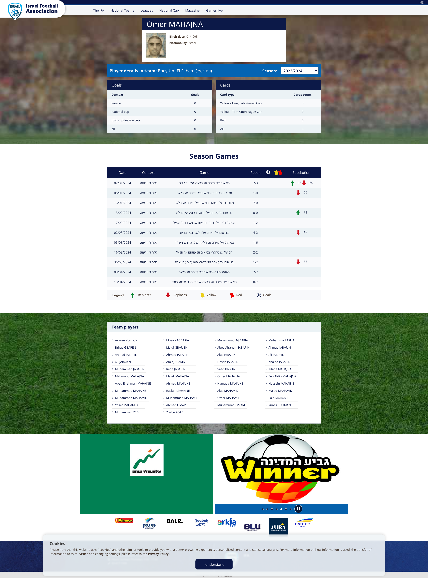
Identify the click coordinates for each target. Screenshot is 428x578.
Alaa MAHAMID (227, 391)
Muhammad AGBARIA (232, 340)
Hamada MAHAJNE (230, 383)
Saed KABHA (226, 369)
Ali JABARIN (276, 355)
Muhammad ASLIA (281, 340)
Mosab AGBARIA (177, 340)
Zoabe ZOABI (175, 412)
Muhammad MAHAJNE (130, 391)
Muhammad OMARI (231, 405)
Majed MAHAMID (280, 391)
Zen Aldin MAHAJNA (282, 376)
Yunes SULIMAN (280, 405)
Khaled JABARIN (280, 362)
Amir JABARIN (175, 362)
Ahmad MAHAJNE (178, 383)
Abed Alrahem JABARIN (233, 347)
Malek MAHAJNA (177, 376)
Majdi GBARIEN (177, 347)
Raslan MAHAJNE (178, 391)
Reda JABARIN (176, 369)
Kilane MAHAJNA (280, 369)
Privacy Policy (158, 554)
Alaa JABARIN (226, 355)
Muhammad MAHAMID (131, 398)
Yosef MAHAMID (126, 405)
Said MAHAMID (279, 398)
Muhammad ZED (127, 412)
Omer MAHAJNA (228, 376)
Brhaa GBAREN (125, 347)
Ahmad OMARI (176, 405)
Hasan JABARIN (228, 362)
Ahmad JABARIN (280, 347)
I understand (214, 564)
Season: (269, 70)
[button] (298, 509)
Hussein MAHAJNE (281, 383)
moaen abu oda (126, 340)
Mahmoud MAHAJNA (129, 376)
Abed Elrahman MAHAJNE (133, 383)
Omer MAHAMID (228, 398)
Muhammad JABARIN (130, 369)
